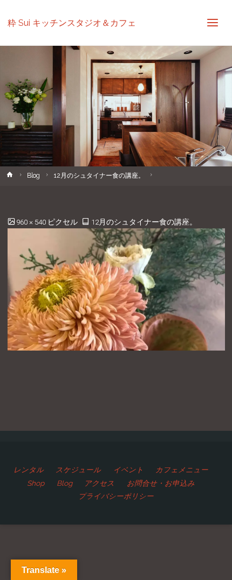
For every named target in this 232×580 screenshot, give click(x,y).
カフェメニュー (181, 469)
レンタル (28, 469)
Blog (33, 175)
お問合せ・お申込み (161, 483)
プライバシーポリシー (116, 496)
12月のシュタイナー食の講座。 (99, 175)
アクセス (99, 483)
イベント (128, 469)
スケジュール (78, 469)
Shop (35, 483)
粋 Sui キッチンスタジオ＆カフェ (72, 22)
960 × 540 (31, 222)
